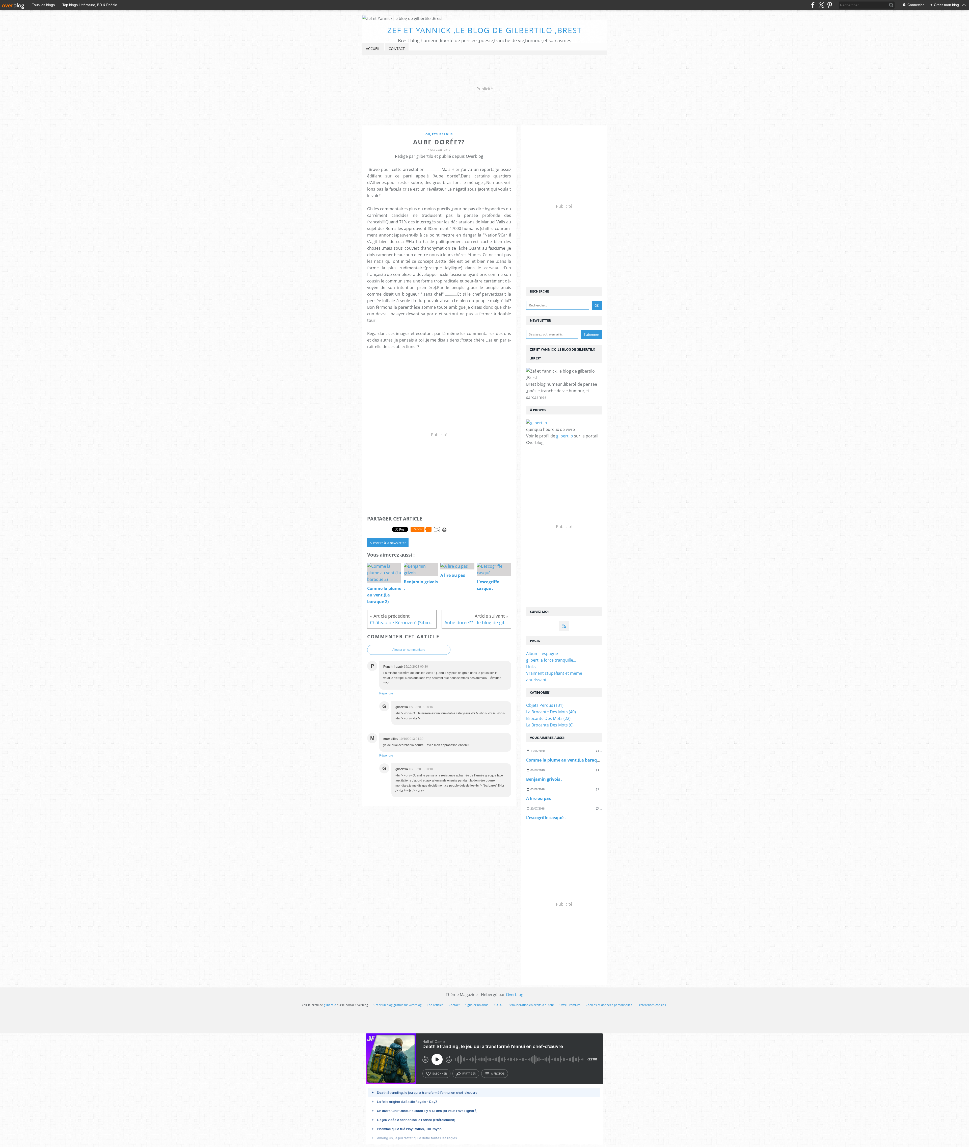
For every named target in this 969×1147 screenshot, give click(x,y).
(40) (551, 712)
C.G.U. (498, 1005)
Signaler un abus (477, 1005)
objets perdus (439, 134)
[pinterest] (829, 5)
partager (469, 1073)
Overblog (514, 994)
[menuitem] (373, 49)
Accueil (373, 48)
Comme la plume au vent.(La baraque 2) (566, 760)
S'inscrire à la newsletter (388, 542)
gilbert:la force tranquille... (551, 660)
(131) (544, 705)
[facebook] (813, 5)
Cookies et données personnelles (609, 1005)
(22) (548, 718)
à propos (497, 1073)
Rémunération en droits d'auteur (531, 1005)
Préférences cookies (651, 1005)
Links (531, 666)
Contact (397, 48)
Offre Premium (569, 1005)
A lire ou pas (538, 798)
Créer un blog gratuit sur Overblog (397, 1005)
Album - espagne (542, 653)
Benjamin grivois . (544, 779)
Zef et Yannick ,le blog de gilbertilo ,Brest (484, 30)
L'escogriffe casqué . (546, 817)
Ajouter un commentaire (408, 649)
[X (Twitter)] (821, 5)
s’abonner (439, 1073)
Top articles (435, 1005)
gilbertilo (564, 436)
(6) (550, 725)
